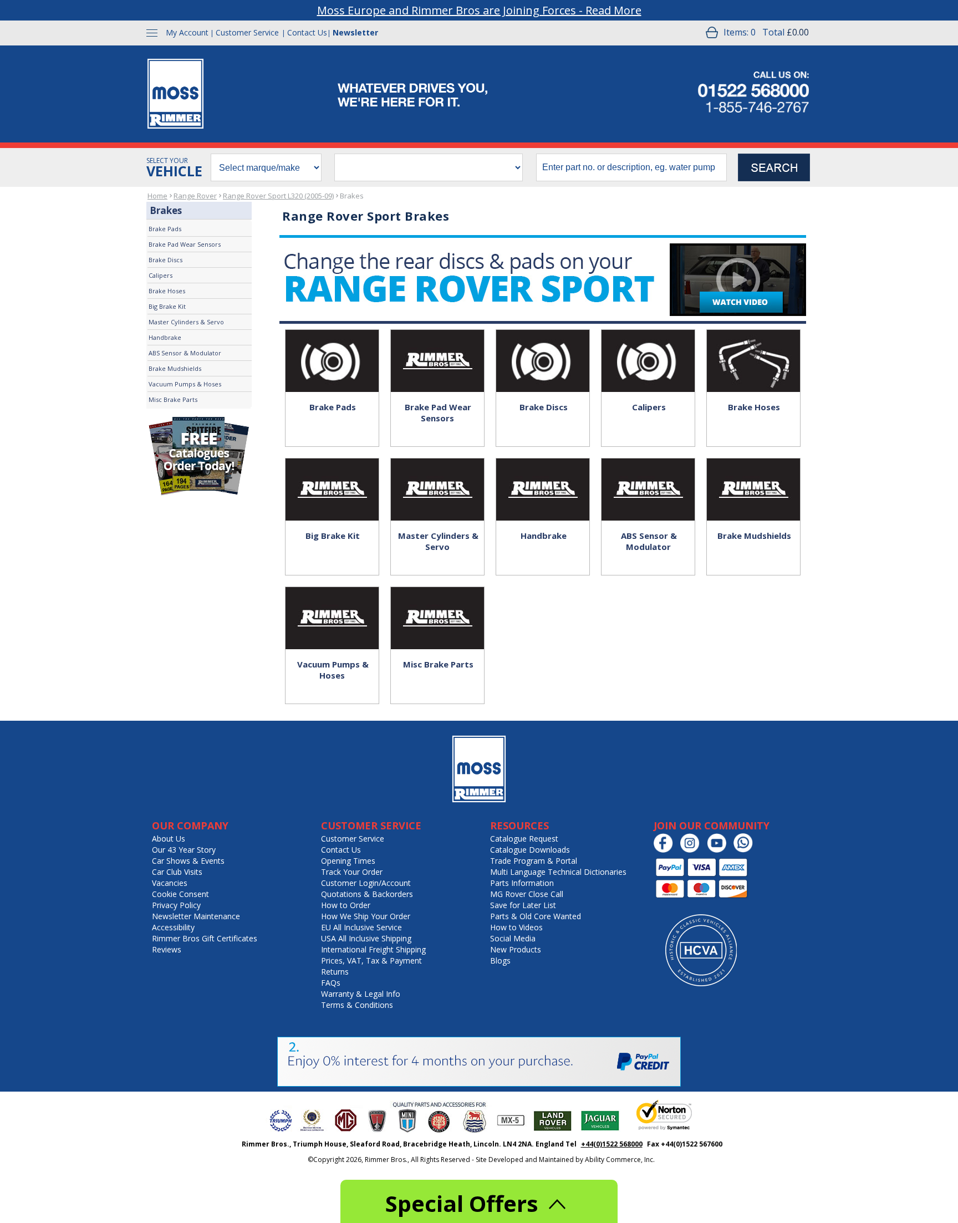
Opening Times (348, 860)
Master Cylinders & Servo (186, 322)
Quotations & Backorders (367, 894)
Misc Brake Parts (173, 399)
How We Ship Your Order (365, 916)
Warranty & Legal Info (360, 993)
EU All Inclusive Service (361, 927)
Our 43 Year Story (184, 849)
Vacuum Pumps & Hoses (185, 384)
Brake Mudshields (175, 368)
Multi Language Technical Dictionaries (558, 872)
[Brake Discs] (542, 349)
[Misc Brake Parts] (437, 606)
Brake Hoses (167, 291)
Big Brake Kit (167, 306)
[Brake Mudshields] (753, 477)
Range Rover (195, 196)
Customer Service (247, 32)
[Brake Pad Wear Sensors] (437, 349)
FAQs (330, 982)
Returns (335, 971)
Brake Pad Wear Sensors (185, 244)
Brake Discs (165, 260)
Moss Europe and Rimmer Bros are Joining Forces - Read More (479, 10)
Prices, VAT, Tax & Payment (371, 960)
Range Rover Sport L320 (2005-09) (278, 196)
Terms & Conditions (357, 1005)
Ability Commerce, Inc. (620, 1159)
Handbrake (165, 337)
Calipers (160, 275)
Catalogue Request (524, 838)
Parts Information (522, 883)
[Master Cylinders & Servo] (437, 477)
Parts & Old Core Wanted (535, 916)
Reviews (166, 949)
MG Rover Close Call (526, 894)
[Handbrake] (542, 477)
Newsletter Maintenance (196, 916)
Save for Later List (523, 905)
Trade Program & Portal (533, 860)
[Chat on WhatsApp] (745, 850)
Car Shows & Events (188, 860)
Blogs (500, 960)
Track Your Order (352, 872)
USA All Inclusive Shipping (366, 938)
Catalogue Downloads (530, 849)
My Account (187, 32)
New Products (515, 949)
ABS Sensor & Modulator (185, 353)
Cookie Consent (180, 894)
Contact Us (307, 32)
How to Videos (516, 927)
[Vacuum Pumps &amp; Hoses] (332, 606)
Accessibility (173, 927)
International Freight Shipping (373, 949)
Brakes (352, 196)
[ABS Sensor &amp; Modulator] (648, 477)
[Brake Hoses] (753, 349)
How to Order (345, 905)
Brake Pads (165, 229)
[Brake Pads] (332, 349)
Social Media (513, 938)
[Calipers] (648, 349)
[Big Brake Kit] (332, 477)
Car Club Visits (177, 872)
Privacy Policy (176, 905)
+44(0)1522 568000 (612, 1144)
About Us (168, 838)
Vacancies (169, 883)
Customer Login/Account (366, 883)
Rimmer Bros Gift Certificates (204, 938)
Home (157, 196)
